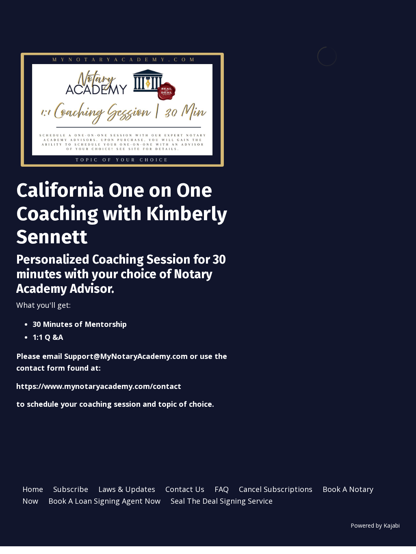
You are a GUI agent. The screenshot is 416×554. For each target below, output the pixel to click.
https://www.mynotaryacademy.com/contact (98, 386)
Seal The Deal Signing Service (222, 501)
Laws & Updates (126, 489)
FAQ (221, 489)
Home (32, 489)
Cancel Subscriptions (275, 489)
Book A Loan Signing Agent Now (104, 501)
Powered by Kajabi (375, 525)
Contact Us (184, 489)
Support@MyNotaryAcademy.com (126, 356)
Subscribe (70, 489)
